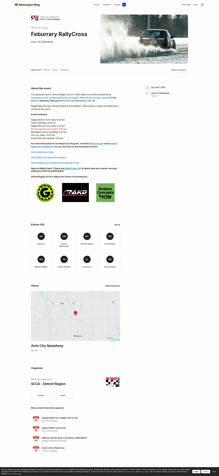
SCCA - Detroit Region (50, 19)
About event (36, 70)
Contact (41, 395)
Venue (55, 70)
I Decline (205, 471)
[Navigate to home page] (27, 4)
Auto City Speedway (42, 41)
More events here (113, 286)
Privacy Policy (144, 471)
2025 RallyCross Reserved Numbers (48, 157)
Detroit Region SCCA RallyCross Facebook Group (55, 162)
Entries (47, 70)
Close (214, 471)
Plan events (186, 4)
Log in (195, 4)
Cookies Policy (130, 471)
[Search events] (124, 4)
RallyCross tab (96, 143)
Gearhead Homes (39, 97)
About (62, 395)
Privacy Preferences (14, 473)
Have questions (180, 70)
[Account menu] (202, 5)
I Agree (196, 471)
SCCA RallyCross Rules (42, 152)
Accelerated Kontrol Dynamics (64, 97)
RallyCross (44, 17)
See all (117, 225)
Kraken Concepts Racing (96, 97)
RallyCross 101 (73, 168)
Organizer (64, 70)
